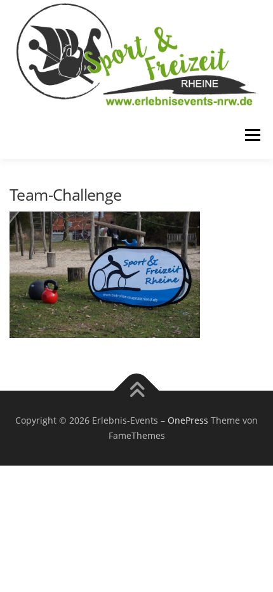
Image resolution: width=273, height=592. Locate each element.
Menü (251, 135)
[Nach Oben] (136, 391)
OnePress (188, 420)
